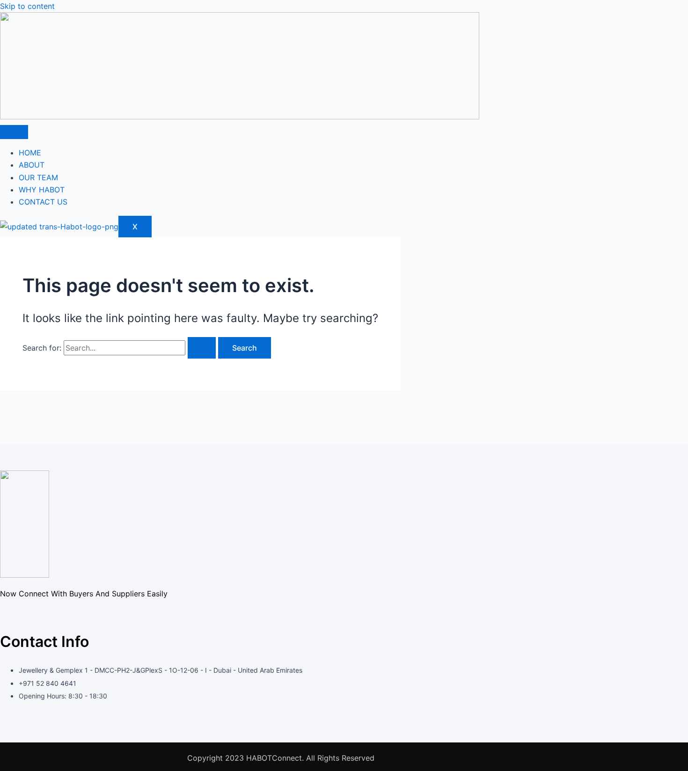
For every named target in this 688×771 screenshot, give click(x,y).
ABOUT (31, 164)
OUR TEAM (38, 177)
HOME (30, 152)
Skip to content (27, 6)
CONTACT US (43, 201)
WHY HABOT (42, 189)
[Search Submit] (202, 348)
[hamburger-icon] (14, 132)
